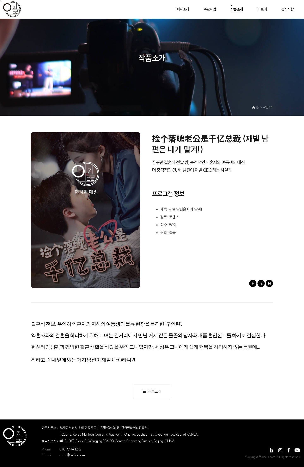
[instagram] (280, 450)
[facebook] (288, 450)
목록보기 (151, 391)
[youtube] (297, 450)
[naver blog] (271, 450)
